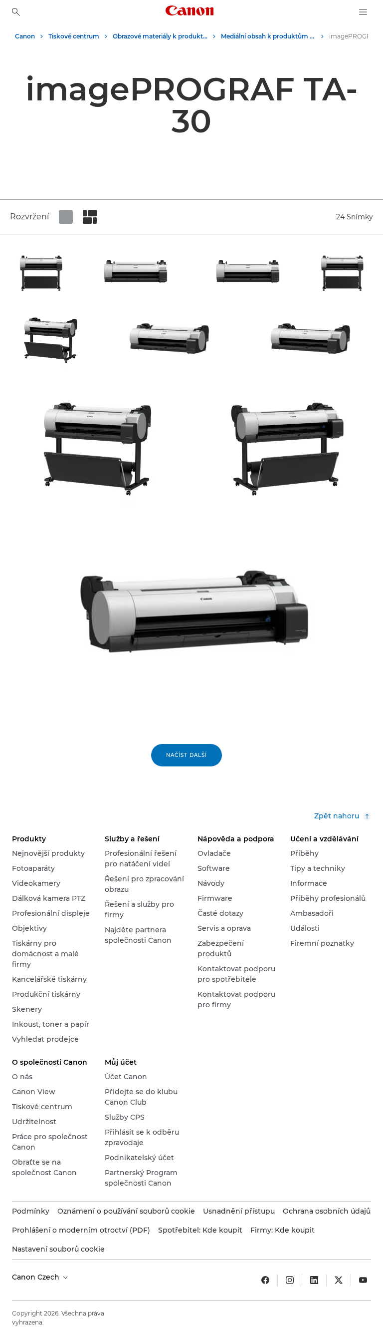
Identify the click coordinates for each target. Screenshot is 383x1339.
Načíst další (186, 755)
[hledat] (16, 12)
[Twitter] (339, 1280)
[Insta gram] (290, 1280)
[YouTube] (363, 1280)
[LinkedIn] (314, 1280)
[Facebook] (265, 1280)
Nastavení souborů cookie (58, 1249)
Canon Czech (36, 1277)
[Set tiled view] (66, 217)
